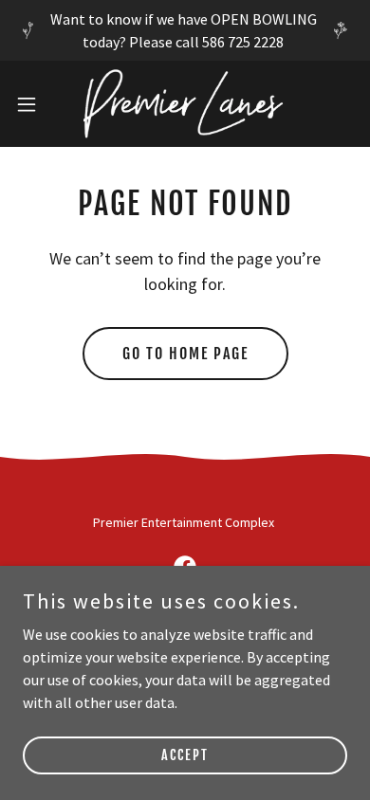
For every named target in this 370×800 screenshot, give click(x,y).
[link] (185, 103)
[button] (34, 104)
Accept (185, 755)
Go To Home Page (185, 353)
